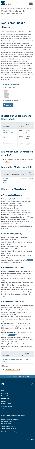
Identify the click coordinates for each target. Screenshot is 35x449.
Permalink (8, 376)
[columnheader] (9, 125)
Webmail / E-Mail (6, 403)
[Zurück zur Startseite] (9, 3)
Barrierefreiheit (5, 398)
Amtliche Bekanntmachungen (9, 409)
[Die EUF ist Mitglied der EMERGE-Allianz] (32, 384)
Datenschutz (4, 396)
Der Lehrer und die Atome (11, 84)
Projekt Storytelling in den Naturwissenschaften (13, 12)
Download (8, 105)
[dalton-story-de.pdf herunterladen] (6, 93)
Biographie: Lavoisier (8, 137)
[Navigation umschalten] (31, 3)
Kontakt (3, 401)
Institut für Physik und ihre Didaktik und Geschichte (17, 8)
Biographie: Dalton (8, 143)
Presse (3, 390)
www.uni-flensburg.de (12, 432)
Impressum (4, 393)
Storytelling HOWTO (13, 369)
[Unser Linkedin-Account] (2, 384)
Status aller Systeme (7, 406)
